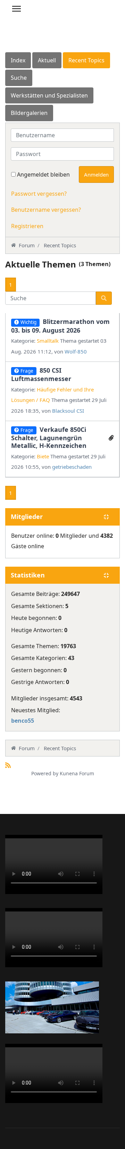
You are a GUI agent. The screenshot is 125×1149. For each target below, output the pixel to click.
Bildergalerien (29, 113)
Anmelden (96, 174)
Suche (19, 77)
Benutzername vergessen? (46, 210)
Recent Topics (86, 60)
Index (18, 60)
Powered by (44, 773)
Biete (43, 456)
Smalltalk (48, 340)
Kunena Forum (77, 773)
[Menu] (16, 8)
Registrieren (27, 226)
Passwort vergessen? (39, 193)
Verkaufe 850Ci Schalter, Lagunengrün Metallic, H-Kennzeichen (48, 437)
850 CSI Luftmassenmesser (41, 374)
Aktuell (47, 60)
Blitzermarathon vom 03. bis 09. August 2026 (60, 325)
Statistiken (28, 575)
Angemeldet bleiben (43, 174)
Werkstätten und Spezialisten (49, 95)
